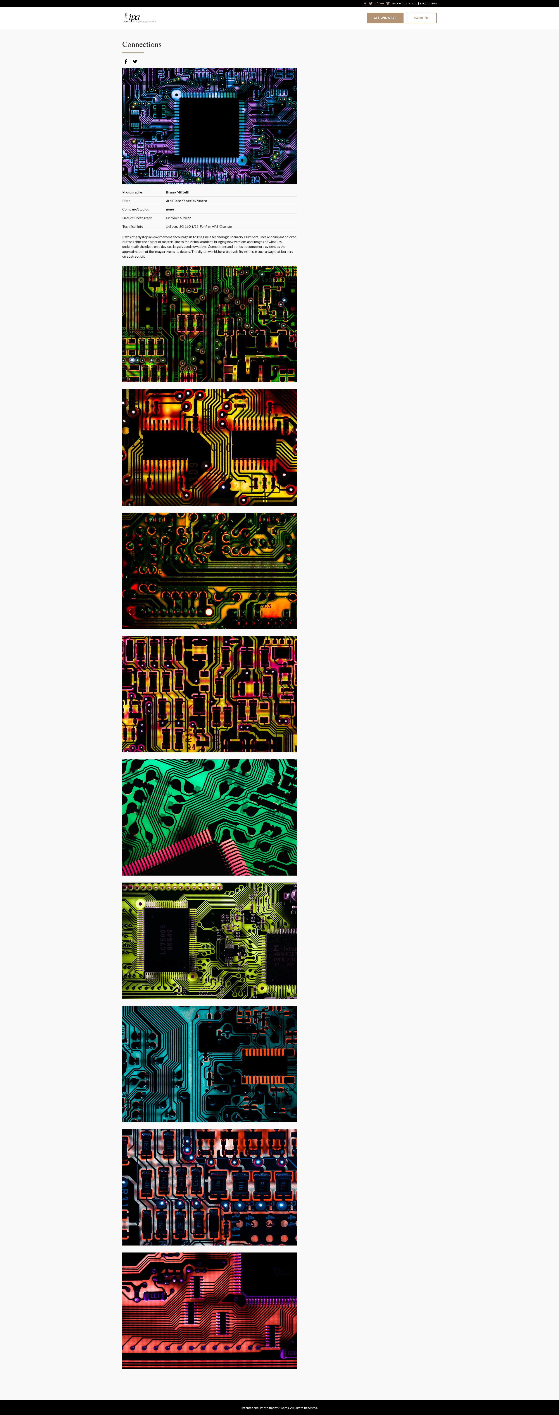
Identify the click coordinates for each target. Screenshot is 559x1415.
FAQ (422, 3)
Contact (411, 3)
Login (433, 3)
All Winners (385, 18)
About (396, 3)
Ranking (422, 18)
